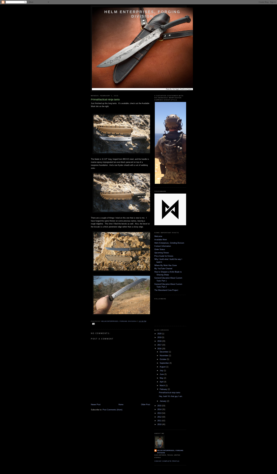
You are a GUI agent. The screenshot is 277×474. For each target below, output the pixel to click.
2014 (159, 409)
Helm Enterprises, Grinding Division (169, 243)
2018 (159, 341)
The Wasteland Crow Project (166, 290)
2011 (159, 421)
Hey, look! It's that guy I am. (171, 396)
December (164, 352)
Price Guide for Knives (163, 256)
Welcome (158, 236)
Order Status (159, 249)
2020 (159, 334)
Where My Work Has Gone (165, 265)
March (162, 385)
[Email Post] (93, 323)
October (163, 359)
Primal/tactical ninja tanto (169, 392)
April (162, 382)
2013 (159, 413)
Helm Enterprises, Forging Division (142, 14)
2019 (159, 337)
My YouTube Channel (163, 268)
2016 (159, 349)
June (162, 374)
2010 (159, 424)
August (163, 367)
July (162, 370)
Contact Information (162, 246)
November (164, 355)
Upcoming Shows (161, 253)
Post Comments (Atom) (112, 410)
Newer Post (96, 404)
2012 (159, 417)
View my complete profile (166, 461)
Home (120, 404)
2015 (159, 406)
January (163, 401)
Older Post (145, 404)
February (164, 389)
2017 (159, 345)
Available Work (160, 240)
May (162, 378)
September (164, 363)
